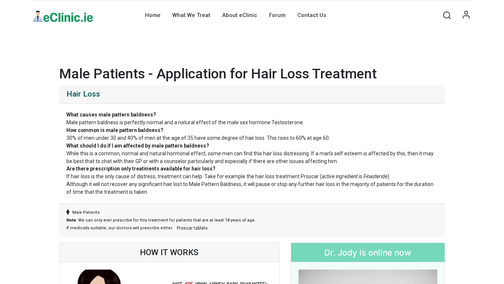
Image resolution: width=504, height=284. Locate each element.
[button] (446, 15)
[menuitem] (152, 15)
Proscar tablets (192, 228)
